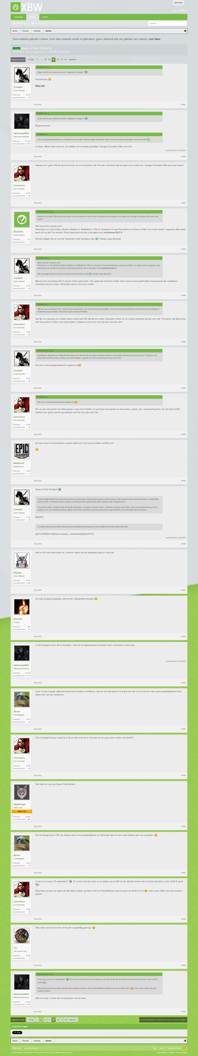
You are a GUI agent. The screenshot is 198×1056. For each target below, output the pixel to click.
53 (45, 59)
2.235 (28, 95)
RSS (184, 1048)
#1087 (183, 388)
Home (162, 1048)
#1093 (183, 683)
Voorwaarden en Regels (166, 1053)
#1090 (183, 544)
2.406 (28, 193)
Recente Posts (41, 23)
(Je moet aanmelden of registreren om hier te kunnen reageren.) (163, 1020)
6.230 (28, 955)
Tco (15, 948)
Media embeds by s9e (64, 1053)
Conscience (19, 185)
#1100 (183, 1011)
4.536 (28, 471)
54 (49, 59)
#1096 (183, 826)
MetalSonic (19, 463)
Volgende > (73, 59)
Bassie (17, 711)
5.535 (28, 580)
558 (29, 627)
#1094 (183, 729)
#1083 (183, 203)
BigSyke (18, 573)
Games (29, 51)
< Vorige (31, 59)
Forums (32, 17)
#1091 (183, 590)
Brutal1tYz (19, 232)
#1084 (183, 249)
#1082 (183, 156)
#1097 (183, 873)
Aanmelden (178, 3)
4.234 (28, 719)
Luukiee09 (51, 51)
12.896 (27, 817)
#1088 (183, 434)
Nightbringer (20, 804)
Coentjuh (18, 87)
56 (58, 59)
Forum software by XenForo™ (32, 1053)
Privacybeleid (181, 1053)
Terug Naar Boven (174, 1048)
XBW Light (17, 1048)
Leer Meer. (155, 39)
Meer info (40, 85)
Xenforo (35, 1048)
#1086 (183, 342)
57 (62, 59)
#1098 (183, 919)
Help (155, 1048)
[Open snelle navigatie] (185, 31)
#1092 (183, 636)
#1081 (183, 104)
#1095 (183, 775)
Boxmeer (18, 619)
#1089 (183, 481)
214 (29, 239)
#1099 (183, 965)
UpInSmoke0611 (21, 133)
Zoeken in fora (23, 23)
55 (54, 60)
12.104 (27, 141)
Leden (45, 17)
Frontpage (19, 17)
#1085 (183, 295)
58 (66, 59)
